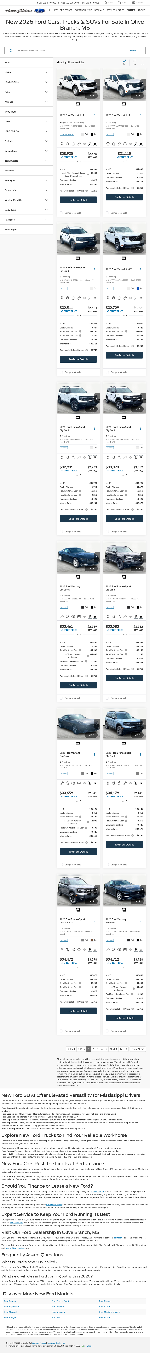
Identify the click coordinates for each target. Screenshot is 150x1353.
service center (16, 1222)
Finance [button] (131, 10)
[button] (97, 84)
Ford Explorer (58, 1306)
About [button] (141, 10)
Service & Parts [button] (115, 10)
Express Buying (83, 10)
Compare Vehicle (73, 212)
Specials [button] (99, 10)
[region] (78, 180)
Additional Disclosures (56, 1343)
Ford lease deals (54, 1204)
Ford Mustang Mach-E (109, 1312)
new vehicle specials (15, 1248)
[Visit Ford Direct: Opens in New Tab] (88, 1346)
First (72, 1049)
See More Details (78, 199)
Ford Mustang (58, 1312)
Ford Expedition (11, 1306)
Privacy (43, 1343)
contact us (118, 1238)
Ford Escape (105, 1301)
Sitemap (35, 1343)
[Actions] (94, 115)
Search (133, 50)
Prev (82, 1049)
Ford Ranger (10, 1317)
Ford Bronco (10, 1301)
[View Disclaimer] (84, 144)
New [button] (55, 10)
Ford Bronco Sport (60, 1301)
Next (113, 1049)
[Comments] (90, 144)
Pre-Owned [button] (66, 10)
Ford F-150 (104, 1306)
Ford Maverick (10, 1312)
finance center (97, 1191)
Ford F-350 (104, 1317)
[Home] (50, 10)
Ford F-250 (57, 1317)
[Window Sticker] (95, 144)
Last (123, 1049)
